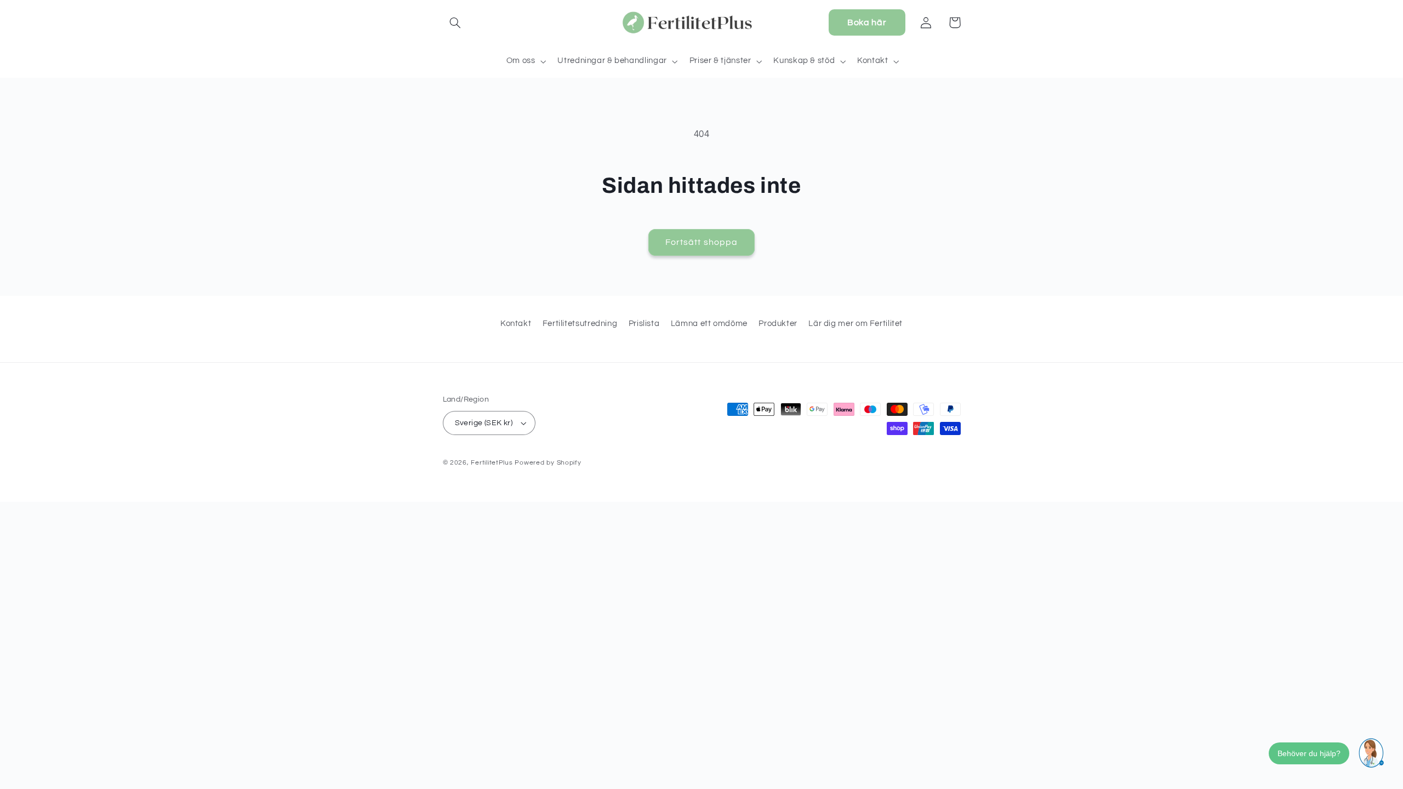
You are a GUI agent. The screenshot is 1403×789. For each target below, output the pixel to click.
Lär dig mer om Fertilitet (855, 323)
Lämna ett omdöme (709, 323)
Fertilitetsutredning (580, 323)
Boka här (866, 22)
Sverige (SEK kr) (484, 423)
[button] (455, 22)
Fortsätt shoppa (701, 242)
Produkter (777, 323)
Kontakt (515, 323)
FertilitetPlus (491, 463)
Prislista (644, 323)
